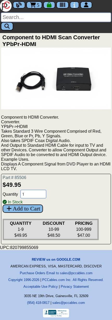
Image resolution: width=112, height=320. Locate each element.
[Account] (86, 5)
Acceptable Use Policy (40, 287)
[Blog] (19, 5)
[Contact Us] (74, 5)
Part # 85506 (14, 177)
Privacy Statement (75, 287)
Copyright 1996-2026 (23, 280)
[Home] (6, 5)
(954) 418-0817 (38, 303)
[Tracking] (62, 5)
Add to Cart (26, 208)
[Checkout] (49, 5)
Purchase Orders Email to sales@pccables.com (56, 273)
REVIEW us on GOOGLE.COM (56, 259)
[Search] (7, 26)
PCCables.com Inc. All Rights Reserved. (73, 280)
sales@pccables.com (68, 303)
